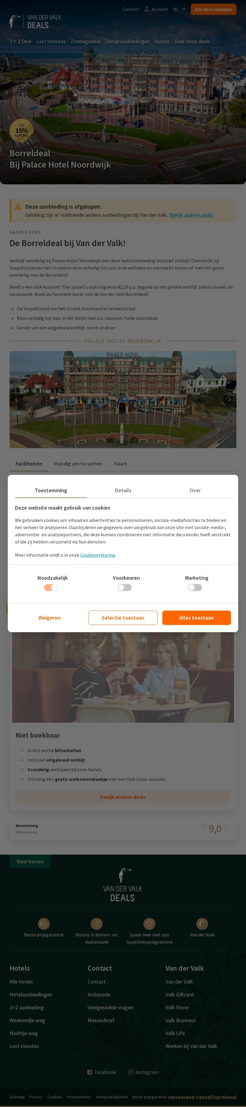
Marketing (196, 577)
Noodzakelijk (53, 577)
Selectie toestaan (123, 617)
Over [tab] (195, 490)
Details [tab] (123, 490)
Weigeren (49, 617)
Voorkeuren (126, 577)
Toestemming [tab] (51, 490)
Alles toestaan (196, 617)
